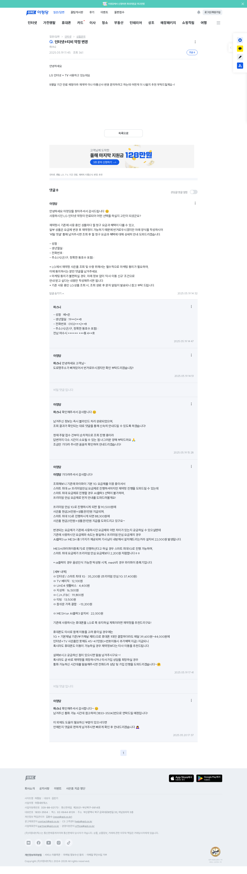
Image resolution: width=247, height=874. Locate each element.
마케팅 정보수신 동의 (73, 854)
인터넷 (32, 23)
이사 (93, 23)
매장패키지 (168, 23)
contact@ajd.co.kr (48, 821)
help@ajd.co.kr (83, 821)
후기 (91, 12)
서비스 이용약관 (52, 854)
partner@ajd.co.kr (48, 826)
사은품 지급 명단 (75, 788)
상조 (151, 23)
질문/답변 (58, 12)
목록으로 (123, 133)
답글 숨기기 (57, 293)
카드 (80, 23)
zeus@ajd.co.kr (62, 816)
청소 (105, 23)
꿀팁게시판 (77, 12)
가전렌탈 (49, 23)
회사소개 (30, 788)
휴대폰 (66, 23)
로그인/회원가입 (212, 12)
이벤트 (104, 12)
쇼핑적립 (188, 23)
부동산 (119, 23)
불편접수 (119, 12)
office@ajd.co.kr (85, 826)
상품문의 (80, 36)
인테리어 (136, 23)
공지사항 (44, 788)
